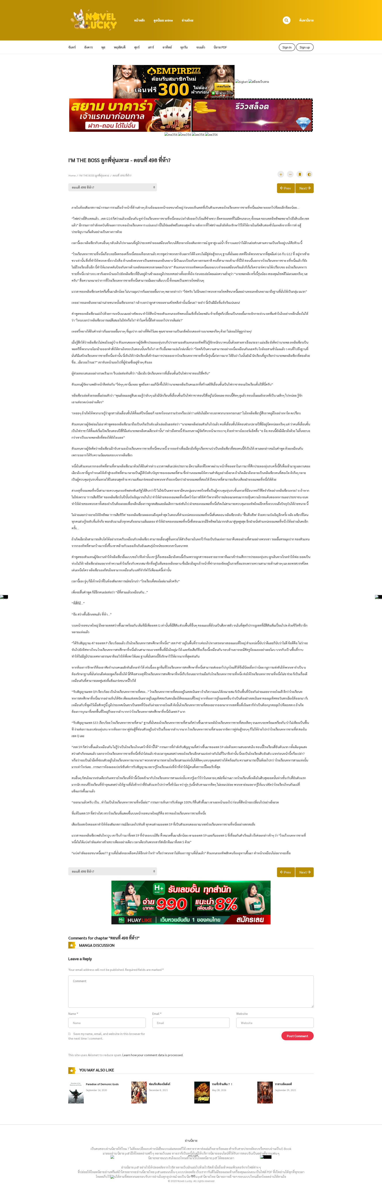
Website (242, 1013)
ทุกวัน (184, 47)
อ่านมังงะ (187, 20)
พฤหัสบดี (120, 47)
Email (155, 1013)
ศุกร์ (136, 47)
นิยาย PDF (220, 47)
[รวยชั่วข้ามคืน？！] (202, 1092)
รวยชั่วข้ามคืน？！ (222, 1084)
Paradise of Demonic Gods (102, 1084)
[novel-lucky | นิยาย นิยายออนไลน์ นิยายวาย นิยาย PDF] (94, 20)
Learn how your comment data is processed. (152, 1055)
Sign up (305, 47)
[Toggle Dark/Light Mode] (309, 174)
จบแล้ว (200, 47)
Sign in (287, 47)
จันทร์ (72, 47)
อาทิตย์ (167, 47)
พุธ (103, 47)
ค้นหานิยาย (306, 20)
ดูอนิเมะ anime (163, 20)
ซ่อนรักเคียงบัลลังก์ (159, 1084)
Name (72, 1013)
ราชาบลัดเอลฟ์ (283, 1084)
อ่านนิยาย (191, 1140)
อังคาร (88, 47)
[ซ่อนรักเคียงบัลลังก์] (139, 1092)
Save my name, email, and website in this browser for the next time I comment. (106, 1036)
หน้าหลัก (139, 20)
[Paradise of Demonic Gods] (76, 1092)
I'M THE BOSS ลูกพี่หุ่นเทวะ (94, 175)
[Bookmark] (299, 174)
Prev (287, 188)
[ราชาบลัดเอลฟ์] (265, 1092)
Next (303, 188)
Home (72, 175)
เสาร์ (151, 47)
